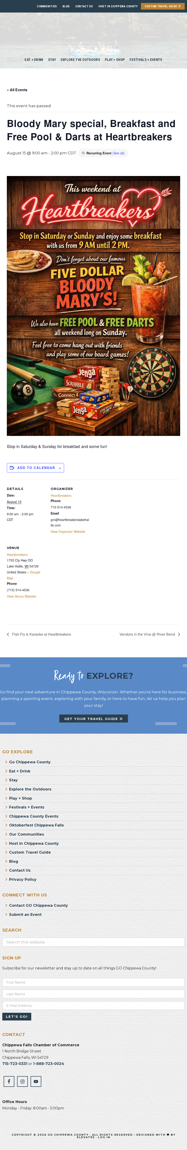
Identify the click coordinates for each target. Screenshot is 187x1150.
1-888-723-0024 (48, 1064)
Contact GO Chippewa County (38, 905)
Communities (47, 6)
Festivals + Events (26, 807)
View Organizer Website (68, 531)
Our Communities (26, 834)
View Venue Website (21, 596)
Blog (66, 6)
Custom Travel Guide (161, 6)
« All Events (17, 89)
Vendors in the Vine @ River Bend (147, 634)
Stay (13, 780)
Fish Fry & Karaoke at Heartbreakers (41, 634)
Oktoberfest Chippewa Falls (36, 825)
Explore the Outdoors (30, 789)
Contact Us (84, 6)
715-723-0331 (14, 1064)
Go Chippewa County (30, 762)
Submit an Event (25, 914)
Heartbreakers (61, 495)
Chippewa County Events (33, 816)
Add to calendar (36, 467)
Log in (104, 1137)
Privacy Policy (22, 879)
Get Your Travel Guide (91, 719)
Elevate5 (86, 1137)
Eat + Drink (19, 771)
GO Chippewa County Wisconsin (94, 32)
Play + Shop (20, 798)
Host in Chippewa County (118, 6)
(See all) (118, 153)
